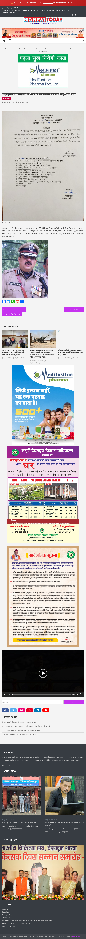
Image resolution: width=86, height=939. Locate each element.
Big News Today (22, 102)
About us (35, 10)
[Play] (4, 694)
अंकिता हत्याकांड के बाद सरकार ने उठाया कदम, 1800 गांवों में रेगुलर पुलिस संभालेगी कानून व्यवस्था (70, 352)
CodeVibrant (76, 937)
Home (43, 10)
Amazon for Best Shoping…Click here (58, 10)
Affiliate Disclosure (9, 13)
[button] (43, 673)
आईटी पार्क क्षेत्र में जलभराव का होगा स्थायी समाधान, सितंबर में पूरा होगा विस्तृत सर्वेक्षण (28, 726)
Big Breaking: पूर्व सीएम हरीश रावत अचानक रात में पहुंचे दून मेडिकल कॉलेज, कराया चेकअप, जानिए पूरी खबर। (14, 352)
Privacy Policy (16, 10)
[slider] (41, 694)
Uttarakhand (6, 98)
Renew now (48, 3)
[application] (43, 673)
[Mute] (78, 694)
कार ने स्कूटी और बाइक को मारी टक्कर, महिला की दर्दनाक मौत (21, 722)
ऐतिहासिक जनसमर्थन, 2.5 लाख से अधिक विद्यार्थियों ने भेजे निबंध (22, 730)
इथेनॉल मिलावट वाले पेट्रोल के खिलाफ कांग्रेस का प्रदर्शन (20, 734)
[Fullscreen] (81, 694)
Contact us (6, 10)
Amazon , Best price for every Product (16, 923)
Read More (6, 765)
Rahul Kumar (77, 358)
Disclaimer (26, 10)
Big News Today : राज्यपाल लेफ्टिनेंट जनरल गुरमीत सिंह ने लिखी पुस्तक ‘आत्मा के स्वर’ (27, 920)
